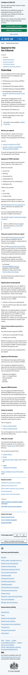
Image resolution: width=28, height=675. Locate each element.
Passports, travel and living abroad (11, 596)
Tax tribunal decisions (6, 491)
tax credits (16, 226)
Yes (18, 535)
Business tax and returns (12, 43)
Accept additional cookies (14, 26)
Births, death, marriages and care (11, 560)
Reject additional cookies (14, 30)
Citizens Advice (7, 454)
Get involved (5, 633)
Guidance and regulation (8, 618)
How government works (8, 630)
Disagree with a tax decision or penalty (11, 482)
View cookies (14, 34)
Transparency (5, 627)
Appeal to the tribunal (8, 59)
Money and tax (5, 593)
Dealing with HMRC (6, 522)
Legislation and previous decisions (12, 66)
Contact (19, 643)
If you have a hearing (8, 62)
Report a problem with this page (14, 541)
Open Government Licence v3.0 (10, 657)
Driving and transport (7, 578)
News (3, 615)
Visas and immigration (7, 599)
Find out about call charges (10, 272)
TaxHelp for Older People (10, 460)
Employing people (6, 584)
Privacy (8, 640)
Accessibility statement (8, 643)
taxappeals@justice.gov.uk (10, 266)
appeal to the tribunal (15, 246)
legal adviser (11, 446)
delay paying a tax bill (16, 237)
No (25, 535)
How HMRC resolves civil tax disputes (11, 506)
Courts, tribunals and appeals (9, 520)
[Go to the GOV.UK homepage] (7, 39)
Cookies (13, 640)
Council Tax (6, 227)
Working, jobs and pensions (9, 602)
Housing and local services (9, 590)
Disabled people (6, 575)
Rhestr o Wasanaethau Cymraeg (11, 647)
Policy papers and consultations (11, 624)
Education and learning (8, 581)
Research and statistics (8, 621)
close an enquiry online (10, 426)
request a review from (11, 144)
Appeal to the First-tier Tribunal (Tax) (10, 494)
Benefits (3, 557)
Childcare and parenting (8, 566)
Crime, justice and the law (9, 572)
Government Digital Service (9, 649)
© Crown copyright (14, 671)
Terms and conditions (7, 645)
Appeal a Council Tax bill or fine (9, 485)
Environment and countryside (10, 587)
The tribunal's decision (9, 64)
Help (2, 640)
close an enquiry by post (10, 428)
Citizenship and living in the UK (10, 569)
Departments (5, 612)
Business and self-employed (9, 563)
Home (2, 43)
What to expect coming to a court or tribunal (12, 488)
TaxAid (5, 457)
